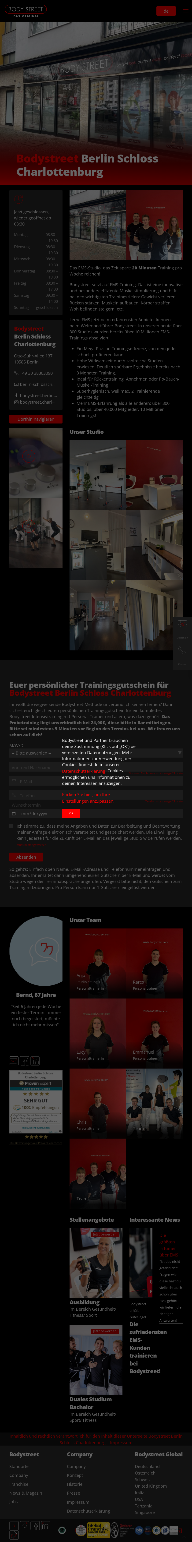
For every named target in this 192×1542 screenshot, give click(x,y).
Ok (71, 813)
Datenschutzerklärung (83, 771)
